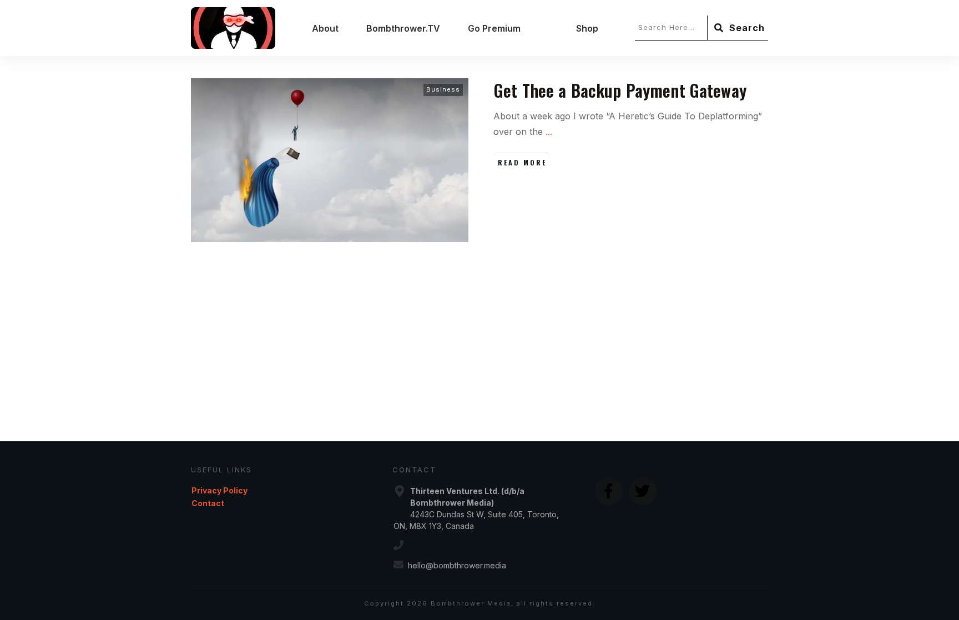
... (549, 131)
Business (443, 89)
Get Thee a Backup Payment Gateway (620, 90)
